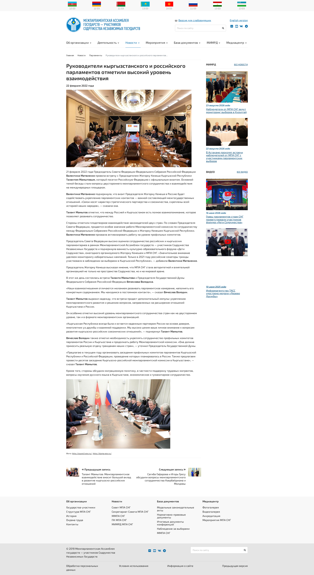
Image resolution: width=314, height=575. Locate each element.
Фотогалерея (210, 507)
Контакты (72, 524)
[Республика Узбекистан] (241, 3)
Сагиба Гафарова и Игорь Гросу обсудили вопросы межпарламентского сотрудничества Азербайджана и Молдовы (161, 479)
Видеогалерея (211, 511)
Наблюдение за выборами (173, 528)
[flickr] (231, 26)
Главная (70, 55)
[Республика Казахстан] (145, 3)
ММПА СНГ (118, 515)
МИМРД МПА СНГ (122, 524)
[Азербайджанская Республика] (72, 3)
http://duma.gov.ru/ (102, 453)
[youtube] (236, 26)
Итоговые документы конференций (170, 523)
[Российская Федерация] (193, 3)
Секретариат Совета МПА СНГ (130, 511)
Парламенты (95, 55)
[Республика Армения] (96, 3)
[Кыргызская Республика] (169, 3)
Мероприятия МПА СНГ (216, 519)
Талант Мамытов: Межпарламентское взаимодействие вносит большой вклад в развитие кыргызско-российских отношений (106, 479)
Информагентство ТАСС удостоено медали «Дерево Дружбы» (223, 293)
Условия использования (133, 565)
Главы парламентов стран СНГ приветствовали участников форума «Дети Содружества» (224, 219)
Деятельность (107, 42)
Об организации (77, 42)
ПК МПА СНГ (119, 519)
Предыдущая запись (97, 469)
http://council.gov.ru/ (82, 453)
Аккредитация (211, 515)
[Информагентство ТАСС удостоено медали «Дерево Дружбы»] (227, 241)
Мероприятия (155, 42)
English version (239, 20)
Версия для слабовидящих (194, 20)
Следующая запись (171, 469)
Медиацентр (235, 42)
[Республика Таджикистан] (217, 3)
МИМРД (212, 42)
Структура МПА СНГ (78, 511)
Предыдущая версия (235, 565)
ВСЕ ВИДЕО (242, 172)
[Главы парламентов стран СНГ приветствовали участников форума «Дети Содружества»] (227, 194)
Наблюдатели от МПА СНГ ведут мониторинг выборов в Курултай (226, 111)
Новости (131, 42)
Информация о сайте (180, 565)
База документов (186, 42)
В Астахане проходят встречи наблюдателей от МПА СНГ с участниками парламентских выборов (224, 157)
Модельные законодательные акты (175, 509)
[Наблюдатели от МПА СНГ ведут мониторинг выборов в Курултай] (227, 86)
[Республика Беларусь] (120, 3)
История (71, 515)
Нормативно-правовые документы (171, 516)
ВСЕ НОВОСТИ (241, 64)
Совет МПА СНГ (121, 507)
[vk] (241, 26)
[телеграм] (246, 26)
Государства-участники (80, 507)
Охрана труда (74, 519)
